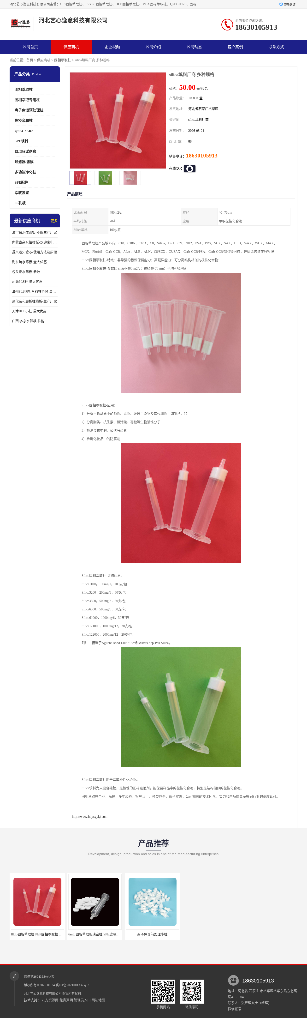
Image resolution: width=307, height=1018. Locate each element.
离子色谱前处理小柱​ (97, 934)
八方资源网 (50, 1000)
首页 (29, 60)
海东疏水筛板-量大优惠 (29, 262)
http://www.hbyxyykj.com (89, 817)
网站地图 (98, 1000)
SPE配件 (21, 182)
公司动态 (194, 47)
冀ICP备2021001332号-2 (72, 985)
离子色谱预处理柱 (29, 110)
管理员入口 (82, 1000)
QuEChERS (24, 131)
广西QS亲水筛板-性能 (28, 321)
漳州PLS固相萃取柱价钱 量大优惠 (35, 291)
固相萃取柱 (62, 60)
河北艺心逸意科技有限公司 (42, 993)
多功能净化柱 (25, 172)
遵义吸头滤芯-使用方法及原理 (34, 252)
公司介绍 (153, 47)
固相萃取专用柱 (27, 100)
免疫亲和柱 (24, 120)
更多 (54, 221)
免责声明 (66, 1000)
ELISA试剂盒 (25, 151)
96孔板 (20, 203)
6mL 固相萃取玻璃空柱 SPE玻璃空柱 (40, 934)
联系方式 (276, 47)
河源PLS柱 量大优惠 (27, 281)
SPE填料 (21, 141)
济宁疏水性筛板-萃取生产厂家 (34, 232)
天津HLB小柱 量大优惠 (29, 311)
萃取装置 (22, 193)
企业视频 (112, 47)
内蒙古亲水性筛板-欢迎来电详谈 (35, 242)
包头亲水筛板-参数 (26, 272)
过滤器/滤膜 (24, 162)
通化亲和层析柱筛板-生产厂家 (34, 301)
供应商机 (71, 47)
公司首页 (30, 47)
